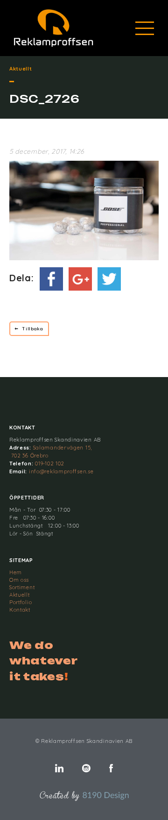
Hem (15, 572)
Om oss (19, 580)
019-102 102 (49, 463)
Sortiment (22, 587)
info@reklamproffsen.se (61, 471)
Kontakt (19, 609)
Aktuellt (19, 595)
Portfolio (20, 602)
